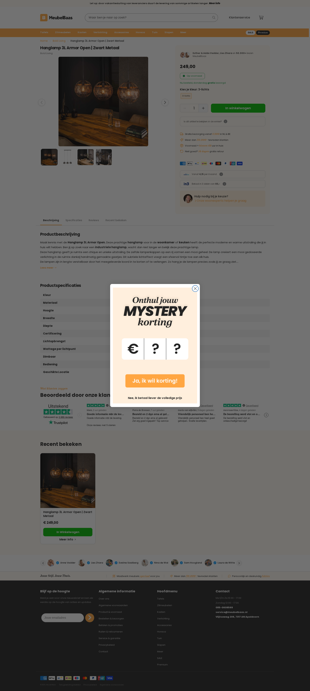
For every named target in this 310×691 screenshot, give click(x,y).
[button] (155, 340)
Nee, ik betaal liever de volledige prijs (155, 398)
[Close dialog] (195, 288)
